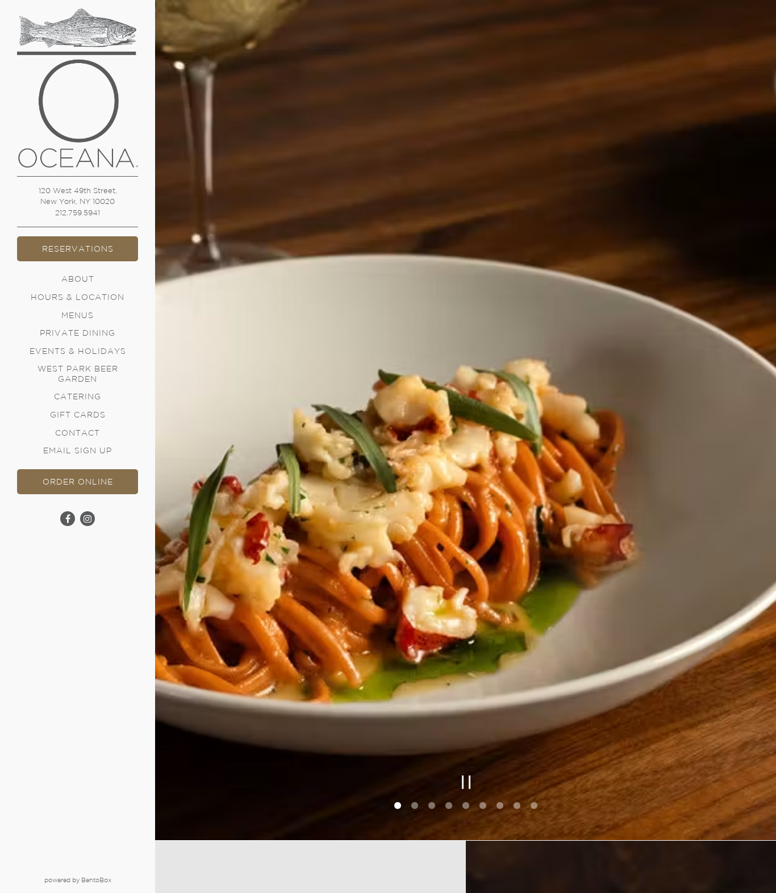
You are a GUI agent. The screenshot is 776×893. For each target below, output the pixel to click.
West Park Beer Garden (77, 373)
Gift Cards (79, 414)
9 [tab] (534, 807)
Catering (77, 396)
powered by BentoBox (99, 879)
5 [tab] (466, 807)
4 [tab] (448, 807)
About (77, 278)
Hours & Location (77, 297)
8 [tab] (517, 807)
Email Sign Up (77, 450)
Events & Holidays (78, 351)
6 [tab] (483, 807)
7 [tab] (500, 807)
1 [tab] (397, 807)
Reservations (78, 248)
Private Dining (77, 332)
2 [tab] (414, 807)
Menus (77, 315)
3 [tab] (431, 807)
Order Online (90, 481)
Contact (77, 432)
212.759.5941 (77, 212)
